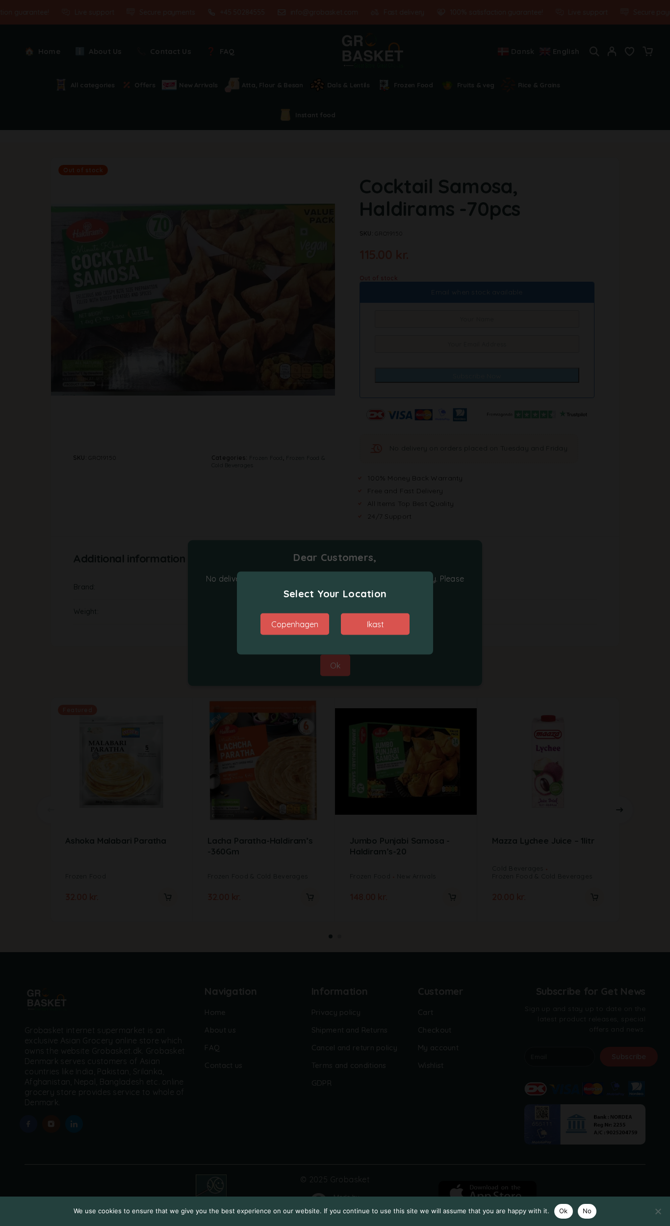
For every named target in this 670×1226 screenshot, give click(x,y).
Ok (563, 1211)
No (587, 1211)
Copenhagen (294, 624)
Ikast (375, 624)
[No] (658, 1211)
